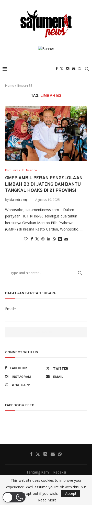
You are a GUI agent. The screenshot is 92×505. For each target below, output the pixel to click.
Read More (47, 500)
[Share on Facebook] (32, 238)
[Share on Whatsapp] (54, 238)
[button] (14, 497)
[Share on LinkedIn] (48, 238)
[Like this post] (26, 238)
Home (9, 85)
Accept (70, 493)
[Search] (86, 68)
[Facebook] (56, 68)
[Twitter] (62, 68)
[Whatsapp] (79, 68)
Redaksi (59, 472)
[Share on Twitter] (37, 238)
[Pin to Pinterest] (42, 238)
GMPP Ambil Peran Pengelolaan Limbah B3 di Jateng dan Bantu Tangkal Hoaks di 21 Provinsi (44, 184)
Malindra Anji (18, 199)
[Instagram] (67, 68)
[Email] (73, 68)
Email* (10, 308)
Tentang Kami (38, 472)
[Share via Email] (66, 238)
